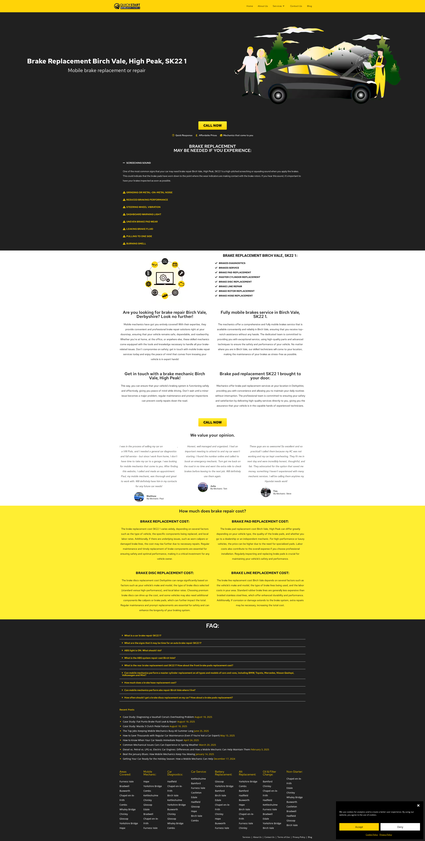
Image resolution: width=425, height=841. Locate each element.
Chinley (124, 814)
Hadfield (172, 781)
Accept (359, 827)
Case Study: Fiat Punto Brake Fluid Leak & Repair (150, 721)
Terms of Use (283, 837)
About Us (257, 837)
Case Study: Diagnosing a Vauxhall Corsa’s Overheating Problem (158, 716)
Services (246, 837)
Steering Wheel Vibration (143, 207)
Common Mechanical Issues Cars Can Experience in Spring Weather (160, 744)
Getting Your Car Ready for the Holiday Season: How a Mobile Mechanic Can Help (168, 758)
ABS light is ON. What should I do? (143, 650)
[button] (418, 805)
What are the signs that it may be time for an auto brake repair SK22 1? (162, 642)
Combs (123, 804)
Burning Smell (136, 243)
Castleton (196, 792)
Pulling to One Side (139, 236)
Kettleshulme (150, 795)
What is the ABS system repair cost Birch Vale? (149, 657)
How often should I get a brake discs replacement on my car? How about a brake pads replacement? (178, 697)
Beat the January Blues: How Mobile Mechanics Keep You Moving (159, 754)
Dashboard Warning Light (143, 214)
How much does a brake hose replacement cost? (150, 682)
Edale (146, 809)
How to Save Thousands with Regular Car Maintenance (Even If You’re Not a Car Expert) (171, 735)
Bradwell (124, 786)
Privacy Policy (386, 834)
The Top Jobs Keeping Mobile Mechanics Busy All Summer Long (158, 730)
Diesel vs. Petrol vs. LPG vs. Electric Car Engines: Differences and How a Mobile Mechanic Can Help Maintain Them (186, 749)
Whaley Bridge (128, 809)
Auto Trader (170, 446)
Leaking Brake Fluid (139, 228)
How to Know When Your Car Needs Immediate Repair (153, 740)
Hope (122, 828)
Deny (400, 827)
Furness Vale (127, 781)
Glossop (124, 818)
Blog (310, 837)
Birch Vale (172, 795)
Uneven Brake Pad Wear (142, 221)
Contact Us (269, 837)
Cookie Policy (372, 834)
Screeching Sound (138, 162)
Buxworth (125, 790)
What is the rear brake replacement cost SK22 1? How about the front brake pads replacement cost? (178, 665)
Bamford (196, 783)
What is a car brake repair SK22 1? (142, 635)
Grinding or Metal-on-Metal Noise (149, 192)
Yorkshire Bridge (129, 823)
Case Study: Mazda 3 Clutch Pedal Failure (146, 726)
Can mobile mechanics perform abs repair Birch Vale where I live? (159, 690)
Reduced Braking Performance (147, 199)
